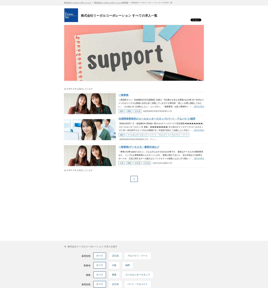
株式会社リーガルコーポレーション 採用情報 (111, 3)
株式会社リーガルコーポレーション (77, 3)
